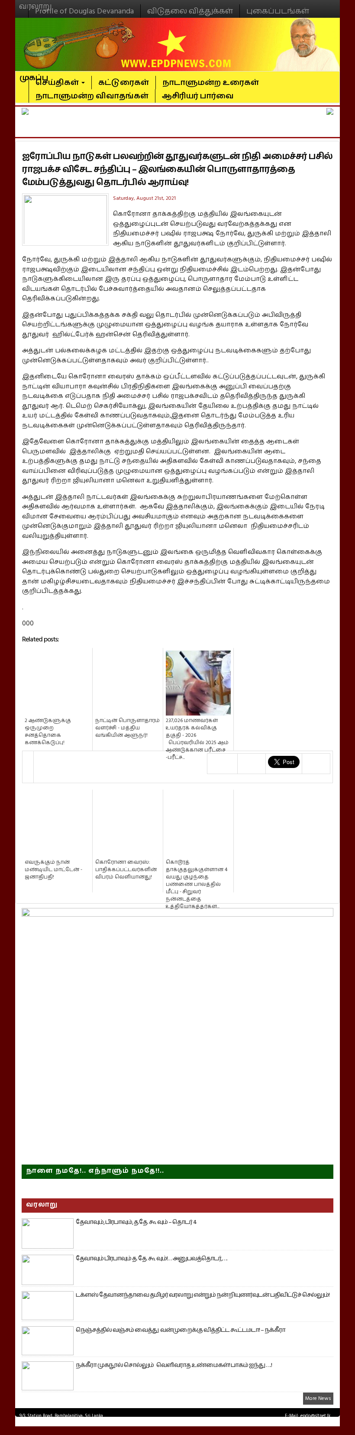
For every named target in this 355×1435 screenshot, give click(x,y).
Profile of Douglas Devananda (84, 11)
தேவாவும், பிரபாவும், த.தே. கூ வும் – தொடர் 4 (136, 1222)
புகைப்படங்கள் (277, 11)
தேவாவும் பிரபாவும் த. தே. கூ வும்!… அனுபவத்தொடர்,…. (151, 1258)
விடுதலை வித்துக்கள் (190, 11)
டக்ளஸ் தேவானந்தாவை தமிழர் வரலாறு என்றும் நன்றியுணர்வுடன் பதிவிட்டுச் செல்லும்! (202, 1295)
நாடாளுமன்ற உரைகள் (210, 82)
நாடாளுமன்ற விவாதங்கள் (92, 96)
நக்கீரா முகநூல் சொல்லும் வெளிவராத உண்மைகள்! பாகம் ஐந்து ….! (174, 1365)
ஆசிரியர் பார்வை (198, 96)
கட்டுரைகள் (123, 82)
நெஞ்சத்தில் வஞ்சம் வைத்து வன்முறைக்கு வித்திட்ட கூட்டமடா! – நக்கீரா (180, 1330)
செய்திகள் (58, 82)
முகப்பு (33, 74)
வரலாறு (35, 2)
